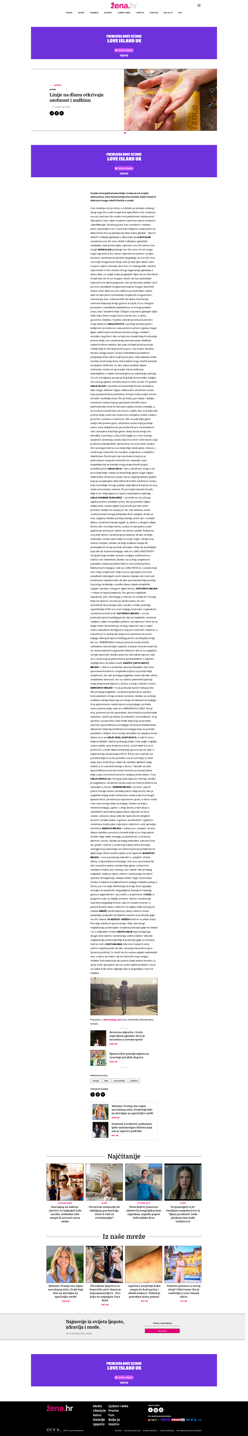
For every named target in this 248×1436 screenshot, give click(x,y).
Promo (113, 1410)
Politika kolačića (150, 1430)
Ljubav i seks (124, 12)
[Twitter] (61, 115)
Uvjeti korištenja (167, 1430)
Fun (180, 12)
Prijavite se (162, 1331)
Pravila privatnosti (132, 1430)
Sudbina (134, 1081)
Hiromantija (119, 1081)
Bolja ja (168, 12)
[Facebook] (56, 115)
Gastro (108, 12)
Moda (69, 12)
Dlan (106, 1081)
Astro (81, 12)
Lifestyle (154, 12)
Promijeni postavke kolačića (189, 1430)
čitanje (95, 1081)
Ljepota (140, 12)
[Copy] (52, 115)
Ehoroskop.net (112, 1019)
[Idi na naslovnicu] (124, 8)
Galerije (94, 12)
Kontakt (118, 1430)
